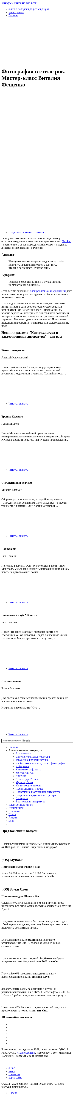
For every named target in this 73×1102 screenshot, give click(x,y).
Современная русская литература (36, 795)
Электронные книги (21, 804)
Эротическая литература (30, 801)
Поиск (12, 814)
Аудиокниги (16, 807)
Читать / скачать (18, 403)
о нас (12, 1067)
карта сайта (15, 1077)
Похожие (38, 232)
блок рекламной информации (48, 290)
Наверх (13, 1092)
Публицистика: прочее (29, 788)
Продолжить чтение (21, 232)
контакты (14, 1074)
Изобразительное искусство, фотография (40, 763)
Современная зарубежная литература (38, 791)
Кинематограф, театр (28, 769)
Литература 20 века (27, 779)
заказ (12, 1071)
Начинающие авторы (28, 785)
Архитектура (23, 753)
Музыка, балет (24, 782)
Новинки (14, 811)
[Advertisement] (25, 42)
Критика (21, 775)
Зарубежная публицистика (32, 759)
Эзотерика (22, 798)
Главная (13, 747)
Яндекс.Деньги (26, 1052)
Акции (13, 817)
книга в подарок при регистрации (29, 8)
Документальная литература (33, 756)
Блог (11, 820)
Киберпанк (22, 766)
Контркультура (24, 772)
